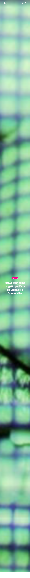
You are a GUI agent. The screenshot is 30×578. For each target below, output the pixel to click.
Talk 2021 (15, 278)
